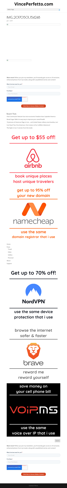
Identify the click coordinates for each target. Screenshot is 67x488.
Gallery (10, 255)
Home (8, 244)
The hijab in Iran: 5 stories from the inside (19, 128)
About (8, 261)
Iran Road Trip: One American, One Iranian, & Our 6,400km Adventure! (28, 125)
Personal (10, 258)
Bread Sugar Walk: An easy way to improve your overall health (26, 119)
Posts (8, 247)
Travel (10, 249)
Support (9, 263)
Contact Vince (33, 486)
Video (9, 252)
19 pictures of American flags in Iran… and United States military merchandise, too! (32, 122)
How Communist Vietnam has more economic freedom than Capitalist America (31, 116)
